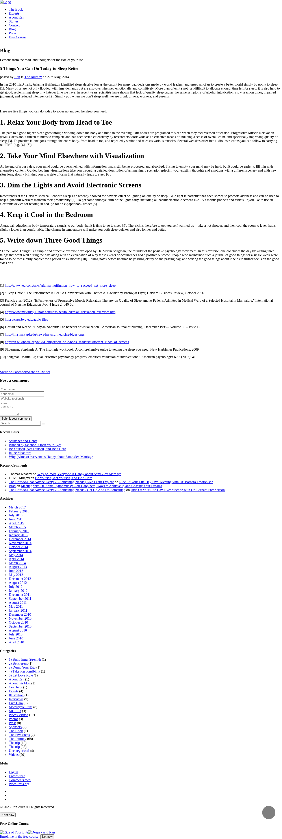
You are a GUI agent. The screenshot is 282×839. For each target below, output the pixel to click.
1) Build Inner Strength (25, 659)
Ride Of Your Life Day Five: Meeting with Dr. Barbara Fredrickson (166, 482)
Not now (47, 836)
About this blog (19, 683)
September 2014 (20, 551)
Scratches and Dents (23, 441)
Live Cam (16, 703)
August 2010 (18, 630)
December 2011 (20, 594)
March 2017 (17, 507)
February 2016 (19, 511)
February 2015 (19, 531)
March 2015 (17, 527)
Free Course (17, 37)
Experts (14, 13)
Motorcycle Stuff (20, 707)
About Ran (16, 17)
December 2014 (20, 539)
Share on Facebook (13, 372)
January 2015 (18, 535)
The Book (16, 9)
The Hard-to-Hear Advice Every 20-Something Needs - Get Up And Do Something (67, 490)
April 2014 (16, 559)
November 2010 (20, 618)
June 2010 (16, 638)
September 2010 (20, 626)
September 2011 (20, 598)
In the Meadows (20, 453)
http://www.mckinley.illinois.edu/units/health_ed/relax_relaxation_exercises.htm (60, 312)
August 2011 (18, 602)
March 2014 (17, 563)
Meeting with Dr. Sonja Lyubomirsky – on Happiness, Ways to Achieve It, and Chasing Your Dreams (91, 486)
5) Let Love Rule (21, 675)
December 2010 (20, 614)
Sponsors (15, 727)
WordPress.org (19, 784)
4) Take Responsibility (24, 671)
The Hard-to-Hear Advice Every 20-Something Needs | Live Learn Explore (61, 482)
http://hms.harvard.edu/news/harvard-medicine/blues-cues (45, 334)
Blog (12, 29)
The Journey (33, 77)
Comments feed (20, 780)
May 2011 (16, 606)
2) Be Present (18, 663)
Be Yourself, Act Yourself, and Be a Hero (37, 449)
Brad (12, 486)
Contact (14, 25)
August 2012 (18, 583)
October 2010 (18, 622)
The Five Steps (19, 735)
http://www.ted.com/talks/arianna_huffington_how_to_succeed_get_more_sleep (60, 285)
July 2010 (15, 634)
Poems (13, 719)
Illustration (16, 695)
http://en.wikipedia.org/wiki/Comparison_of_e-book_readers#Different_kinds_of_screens (67, 342)
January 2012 (18, 590)
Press (12, 33)
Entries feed (17, 776)
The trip (14, 743)
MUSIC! (15, 711)
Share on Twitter (38, 372)
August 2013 (18, 567)
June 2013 (16, 571)
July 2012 (15, 587)
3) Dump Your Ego (22, 667)
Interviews (16, 699)
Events (13, 691)
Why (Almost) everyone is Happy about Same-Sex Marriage (51, 457)
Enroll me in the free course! (19, 836)
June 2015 (16, 519)
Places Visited (18, 715)
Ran (17, 77)
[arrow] (268, 812)
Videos (14, 755)
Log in (13, 772)
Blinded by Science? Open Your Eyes (35, 445)
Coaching (15, 687)
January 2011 (18, 610)
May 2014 (16, 555)
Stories (13, 21)
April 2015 (16, 523)
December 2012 (20, 579)
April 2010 (16, 642)
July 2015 (15, 515)
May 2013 (16, 575)
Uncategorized (19, 751)
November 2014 (20, 543)
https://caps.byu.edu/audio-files (26, 319)
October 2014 (18, 547)
